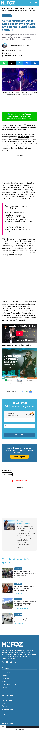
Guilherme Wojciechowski (19, 46)
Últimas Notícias (7, 673)
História (4, 712)
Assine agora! (19, 457)
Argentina (9, 8)
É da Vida (5, 706)
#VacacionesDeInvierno (16, 205)
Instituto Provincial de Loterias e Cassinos (17, 188)
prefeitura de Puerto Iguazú (13, 187)
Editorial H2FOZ (7, 687)
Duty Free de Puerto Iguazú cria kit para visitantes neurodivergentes (24, 588)
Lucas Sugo (32, 143)
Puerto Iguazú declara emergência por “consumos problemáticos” (24, 619)
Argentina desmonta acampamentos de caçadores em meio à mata (25, 573)
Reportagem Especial (9, 684)
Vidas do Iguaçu (7, 709)
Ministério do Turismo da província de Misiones (19, 184)
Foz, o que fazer (7, 700)
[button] (31, 3)
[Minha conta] (26, 3)
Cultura (4, 715)
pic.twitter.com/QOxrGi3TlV (18, 221)
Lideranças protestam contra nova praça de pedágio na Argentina (25, 604)
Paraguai (5, 676)
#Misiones (12, 208)
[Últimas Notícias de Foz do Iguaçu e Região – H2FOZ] (8, 3)
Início (3, 8)
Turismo (4, 681)
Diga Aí (4, 703)
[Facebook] (18, 548)
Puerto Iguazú (23, 137)
